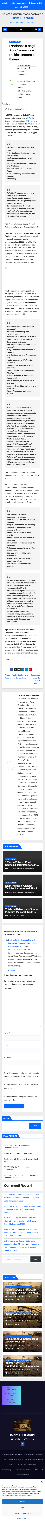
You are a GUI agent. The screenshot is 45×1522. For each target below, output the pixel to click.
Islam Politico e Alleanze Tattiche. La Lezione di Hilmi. (21, 887)
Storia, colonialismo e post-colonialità (19, 1287)
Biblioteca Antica (37, 1459)
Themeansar (38, 1454)
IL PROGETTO (38, 1470)
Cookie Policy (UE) (8, 1470)
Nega (22, 1508)
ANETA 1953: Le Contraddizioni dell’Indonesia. (22, 1364)
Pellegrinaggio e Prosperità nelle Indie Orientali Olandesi (21, 1291)
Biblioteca (27, 1459)
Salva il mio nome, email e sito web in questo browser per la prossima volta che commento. (21, 1074)
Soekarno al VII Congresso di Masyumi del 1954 (21, 1340)
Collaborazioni (21, 1464)
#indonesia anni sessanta (23, 86)
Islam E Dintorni (22, 18)
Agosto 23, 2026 (14, 1321)
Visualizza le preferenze (22, 1513)
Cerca (6, 1118)
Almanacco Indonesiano (15, 1459)
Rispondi (11, 970)
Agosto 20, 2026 (14, 1369)
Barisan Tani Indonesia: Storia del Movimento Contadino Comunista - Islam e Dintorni (22, 943)
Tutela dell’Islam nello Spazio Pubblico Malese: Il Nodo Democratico (21, 912)
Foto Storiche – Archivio (23, 1470)
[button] (42, 1482)
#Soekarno (21, 97)
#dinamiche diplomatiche (22, 73)
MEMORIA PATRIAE (22, 1475)
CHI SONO (11, 1464)
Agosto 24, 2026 (14, 1296)
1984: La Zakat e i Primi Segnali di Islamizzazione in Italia (20, 865)
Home (4, 1459)
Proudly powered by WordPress (12, 1454)
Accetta (22, 1502)
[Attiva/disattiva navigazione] (21, 29)
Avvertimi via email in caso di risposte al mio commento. (21, 1086)
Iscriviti (35, 1259)
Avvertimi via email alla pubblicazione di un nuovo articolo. (20, 1098)
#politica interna (23, 94)
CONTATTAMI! (32, 1464)
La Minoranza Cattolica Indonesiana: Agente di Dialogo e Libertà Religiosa (21, 1247)
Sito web (7, 1057)
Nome (7, 1033)
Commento (8, 989)
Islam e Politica (15, 41)
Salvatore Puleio (24, 65)
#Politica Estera (24, 91)
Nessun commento (16, 1299)
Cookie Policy (21, 1519)
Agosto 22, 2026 (14, 1345)
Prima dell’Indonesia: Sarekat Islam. (18, 1153)
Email (6, 1045)
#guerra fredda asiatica (26, 81)
